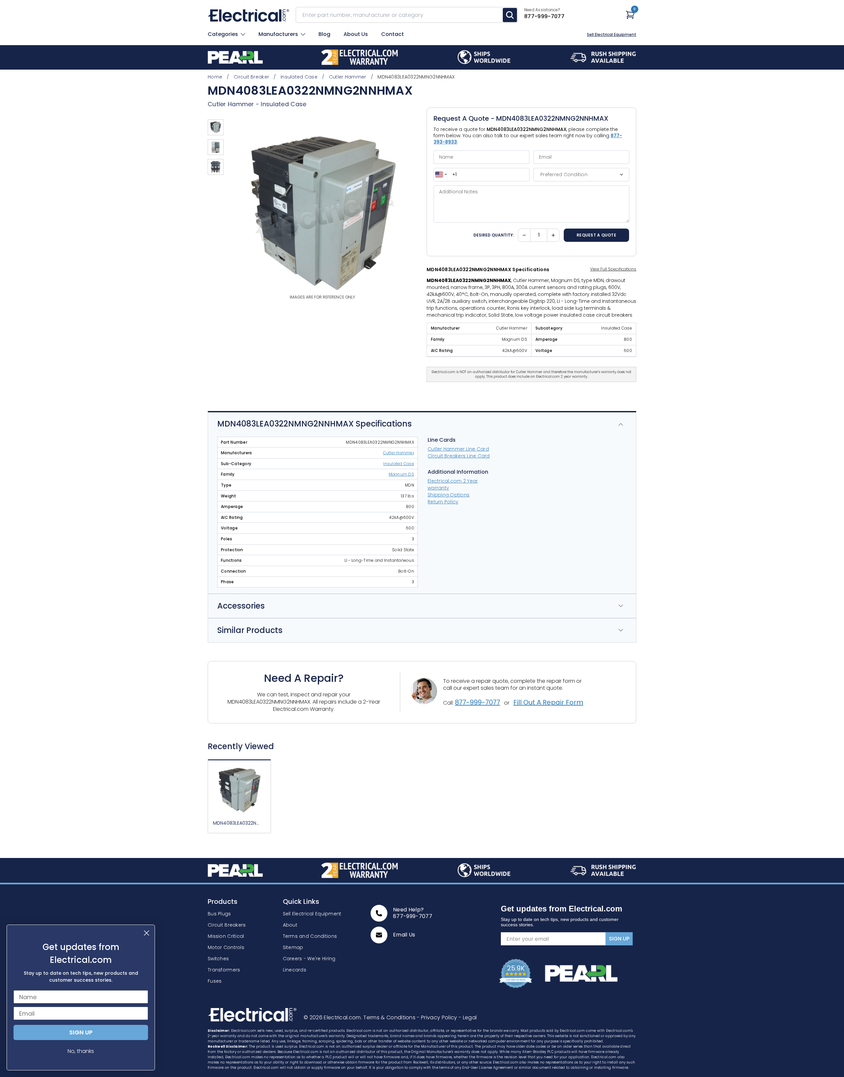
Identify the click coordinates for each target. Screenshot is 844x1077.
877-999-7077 (477, 702)
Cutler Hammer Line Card (458, 449)
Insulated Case (283, 104)
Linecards (295, 969)
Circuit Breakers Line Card (459, 456)
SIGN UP (619, 938)
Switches (218, 958)
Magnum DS (401, 474)
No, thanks (81, 1051)
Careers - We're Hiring (309, 958)
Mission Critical (226, 936)
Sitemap (293, 947)
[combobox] (440, 174)
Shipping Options (448, 494)
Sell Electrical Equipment (611, 34)
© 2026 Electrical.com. (333, 1017)
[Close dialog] (146, 933)
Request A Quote (596, 235)
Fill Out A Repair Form (548, 702)
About (290, 925)
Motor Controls (226, 947)
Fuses (215, 981)
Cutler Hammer (231, 104)
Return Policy (443, 501)
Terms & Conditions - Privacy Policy (411, 1017)
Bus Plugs (219, 913)
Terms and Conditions (310, 936)
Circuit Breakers (227, 925)
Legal (468, 1017)
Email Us (404, 935)
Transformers (224, 969)
